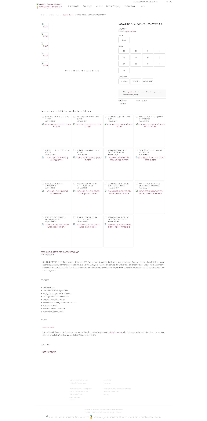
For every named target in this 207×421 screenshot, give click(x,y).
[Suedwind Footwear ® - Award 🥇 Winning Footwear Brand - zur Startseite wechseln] (50, 6)
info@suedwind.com (80, 383)
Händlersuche (115, 332)
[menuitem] (161, 1)
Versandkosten (118, 409)
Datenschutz (107, 380)
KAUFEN (66, 252)
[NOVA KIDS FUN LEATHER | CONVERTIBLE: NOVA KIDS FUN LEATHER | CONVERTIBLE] (45, 26)
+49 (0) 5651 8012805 (81, 380)
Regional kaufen (49, 327)
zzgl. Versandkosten (131, 31)
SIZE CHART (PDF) (49, 352)
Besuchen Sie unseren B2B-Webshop (145, 2)
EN (170, 2)
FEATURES (58, 252)
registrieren (131, 92)
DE (167, 2)
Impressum (107, 383)
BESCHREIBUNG (47, 252)
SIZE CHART (74, 252)
